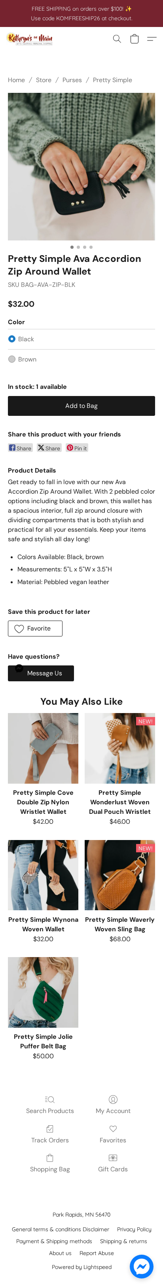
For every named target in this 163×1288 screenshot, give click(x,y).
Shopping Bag (50, 1169)
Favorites (113, 1140)
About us (60, 1253)
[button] (30, 39)
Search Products (50, 1111)
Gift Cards (113, 1169)
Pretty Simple (112, 80)
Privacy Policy (134, 1229)
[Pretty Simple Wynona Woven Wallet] (43, 875)
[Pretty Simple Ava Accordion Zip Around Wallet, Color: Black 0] (81, 166)
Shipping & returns (123, 1241)
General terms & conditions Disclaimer (60, 1229)
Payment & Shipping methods (54, 1241)
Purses (72, 80)
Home (16, 80)
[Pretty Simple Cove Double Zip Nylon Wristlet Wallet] (43, 748)
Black (26, 339)
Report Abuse (97, 1253)
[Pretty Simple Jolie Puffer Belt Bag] (43, 992)
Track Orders (50, 1140)
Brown (27, 359)
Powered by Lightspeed (82, 1267)
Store (43, 80)
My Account (113, 1111)
